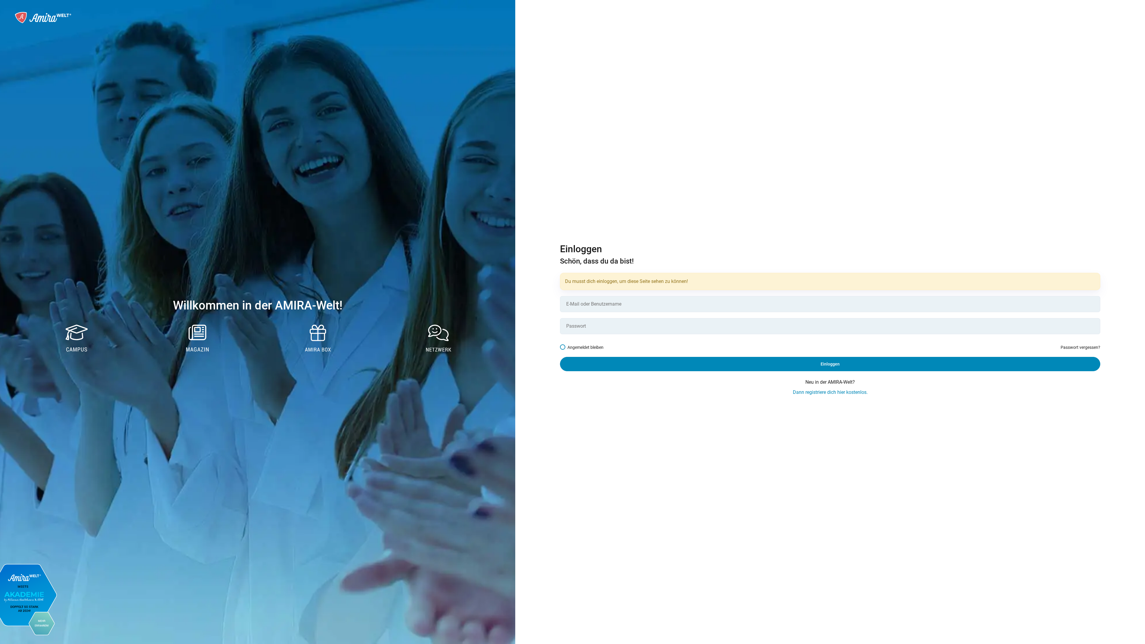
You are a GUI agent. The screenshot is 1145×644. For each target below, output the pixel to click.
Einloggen (830, 364)
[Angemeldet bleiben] (563, 347)
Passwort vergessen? (1080, 347)
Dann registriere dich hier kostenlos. (830, 392)
